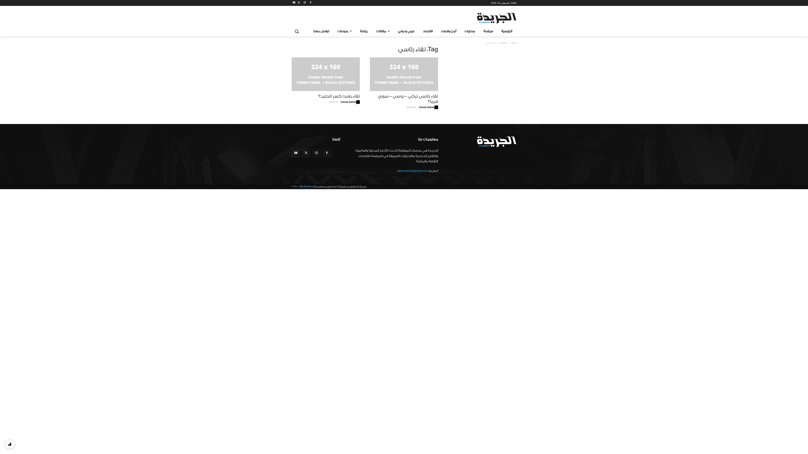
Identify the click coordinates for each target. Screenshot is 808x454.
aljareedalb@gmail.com (412, 170)
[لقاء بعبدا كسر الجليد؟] (326, 74)
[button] (297, 31)
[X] (298, 3)
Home (503, 43)
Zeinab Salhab (348, 102)
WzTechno (306, 186)
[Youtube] (294, 3)
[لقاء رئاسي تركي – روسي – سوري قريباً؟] (404, 74)
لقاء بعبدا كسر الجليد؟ (339, 96)
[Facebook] (310, 3)
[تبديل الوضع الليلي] (10, 444)
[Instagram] (304, 3)
